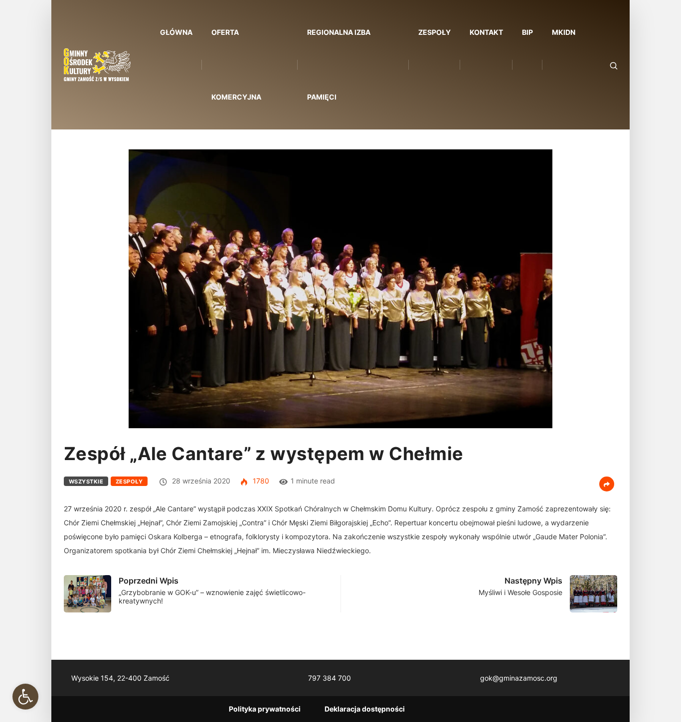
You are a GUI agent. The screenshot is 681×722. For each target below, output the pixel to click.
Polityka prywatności (265, 709)
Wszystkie (86, 481)
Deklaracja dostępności (365, 709)
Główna (176, 32)
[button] (25, 697)
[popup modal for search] (601, 65)
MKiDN (563, 32)
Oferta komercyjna (236, 64)
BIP (527, 32)
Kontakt (486, 32)
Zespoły (434, 32)
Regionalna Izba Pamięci (338, 64)
